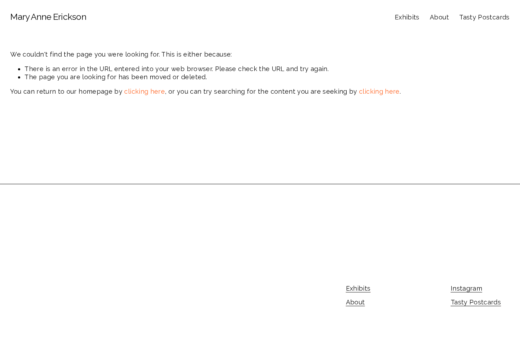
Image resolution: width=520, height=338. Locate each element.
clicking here (144, 91)
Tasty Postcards (484, 17)
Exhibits (407, 17)
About (439, 17)
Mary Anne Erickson (48, 17)
